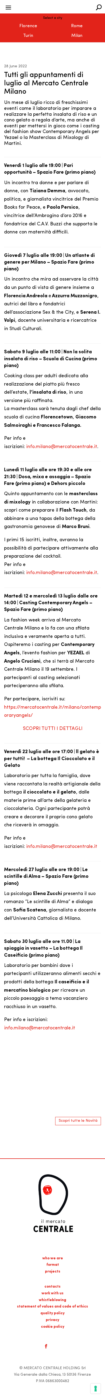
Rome (77, 26)
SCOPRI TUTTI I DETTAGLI (52, 728)
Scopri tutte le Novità (78, 1121)
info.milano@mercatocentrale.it (61, 447)
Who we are (52, 1258)
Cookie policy (52, 1327)
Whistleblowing (52, 1300)
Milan (76, 36)
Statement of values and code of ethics (52, 1307)
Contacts (52, 1287)
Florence (28, 26)
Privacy (52, 1320)
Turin (28, 36)
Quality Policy (52, 1313)
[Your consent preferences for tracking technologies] (95, 1388)
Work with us (52, 1293)
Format (52, 1265)
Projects (52, 1272)
